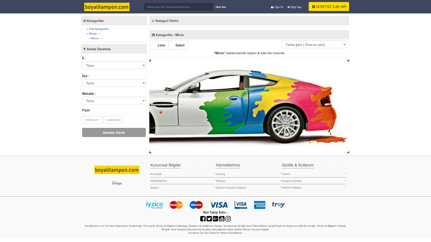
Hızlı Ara (221, 7)
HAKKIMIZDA (158, 181)
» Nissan (94, 33)
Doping (220, 174)
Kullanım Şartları (292, 181)
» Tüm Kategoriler (98, 28)
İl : (84, 58)
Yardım (286, 174)
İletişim (154, 187)
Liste (161, 45)
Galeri (180, 45)
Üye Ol (278, 7)
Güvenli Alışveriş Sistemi (231, 187)
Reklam (220, 181)
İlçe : (86, 75)
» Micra (96, 38)
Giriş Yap (295, 7)
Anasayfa (156, 174)
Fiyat (86, 110)
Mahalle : (89, 93)
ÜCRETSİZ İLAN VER (331, 6)
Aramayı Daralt (114, 132)
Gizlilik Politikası (291, 187)
